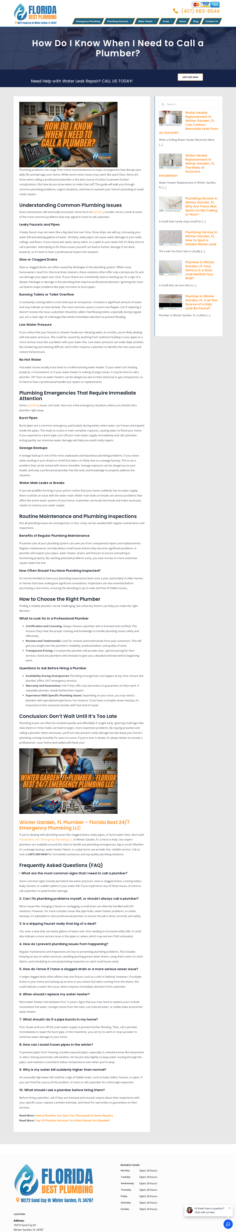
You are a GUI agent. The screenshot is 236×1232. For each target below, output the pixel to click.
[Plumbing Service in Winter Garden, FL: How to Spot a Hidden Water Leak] (170, 238)
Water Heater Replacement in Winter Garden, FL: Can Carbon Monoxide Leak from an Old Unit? (188, 122)
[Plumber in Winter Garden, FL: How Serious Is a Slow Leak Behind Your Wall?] (170, 268)
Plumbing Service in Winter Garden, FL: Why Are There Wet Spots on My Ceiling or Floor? (201, 206)
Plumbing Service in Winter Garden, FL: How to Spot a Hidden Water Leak (201, 238)
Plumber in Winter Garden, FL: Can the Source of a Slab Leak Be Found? (201, 302)
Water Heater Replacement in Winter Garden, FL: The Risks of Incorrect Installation (187, 165)
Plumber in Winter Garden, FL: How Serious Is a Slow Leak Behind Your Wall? (199, 270)
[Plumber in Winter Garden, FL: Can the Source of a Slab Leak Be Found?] (170, 302)
